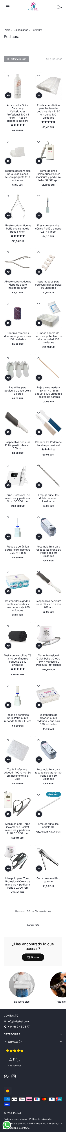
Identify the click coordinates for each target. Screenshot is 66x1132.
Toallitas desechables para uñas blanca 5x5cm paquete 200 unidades (17, 175)
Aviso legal (54, 1123)
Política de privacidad (40, 1119)
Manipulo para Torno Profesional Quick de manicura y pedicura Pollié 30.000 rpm (17, 883)
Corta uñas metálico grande (48, 880)
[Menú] (8, 6)
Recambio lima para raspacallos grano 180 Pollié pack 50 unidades (48, 774)
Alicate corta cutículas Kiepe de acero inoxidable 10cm (17, 284)
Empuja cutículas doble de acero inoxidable (48, 498)
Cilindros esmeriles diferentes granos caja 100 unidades (17, 336)
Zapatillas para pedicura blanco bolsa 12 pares (17, 390)
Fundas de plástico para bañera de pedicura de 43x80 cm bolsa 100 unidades (48, 111)
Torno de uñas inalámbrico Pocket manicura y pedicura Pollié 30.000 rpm (48, 175)
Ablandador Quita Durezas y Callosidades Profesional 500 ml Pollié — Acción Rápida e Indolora (18, 113)
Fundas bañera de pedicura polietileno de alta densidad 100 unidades (48, 337)
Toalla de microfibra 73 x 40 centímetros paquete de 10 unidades (17, 660)
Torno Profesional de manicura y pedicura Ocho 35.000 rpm (17, 498)
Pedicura (37, 29)
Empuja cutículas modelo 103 (48, 825)
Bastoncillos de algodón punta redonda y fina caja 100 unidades (48, 719)
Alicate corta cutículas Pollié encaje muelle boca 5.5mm (17, 228)
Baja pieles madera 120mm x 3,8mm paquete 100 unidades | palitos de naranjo (48, 392)
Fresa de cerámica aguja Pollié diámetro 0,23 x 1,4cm (17, 549)
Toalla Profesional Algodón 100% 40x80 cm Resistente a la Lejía (17, 774)
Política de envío (37, 1123)
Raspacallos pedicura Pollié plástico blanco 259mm (17, 445)
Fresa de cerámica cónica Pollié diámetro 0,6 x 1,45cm (48, 228)
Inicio (7, 29)
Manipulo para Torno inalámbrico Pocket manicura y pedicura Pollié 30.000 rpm (17, 828)
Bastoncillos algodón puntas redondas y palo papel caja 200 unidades (17, 605)
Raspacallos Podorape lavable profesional (48, 443)
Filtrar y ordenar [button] (18, 59)
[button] (58, 6)
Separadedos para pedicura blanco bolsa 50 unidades (48, 284)
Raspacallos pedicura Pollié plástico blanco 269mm (48, 604)
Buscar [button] (35, 957)
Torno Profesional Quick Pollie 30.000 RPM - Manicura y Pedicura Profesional (48, 660)
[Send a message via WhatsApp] (7, 1125)
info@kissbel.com (18, 1021)
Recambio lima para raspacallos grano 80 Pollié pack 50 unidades (48, 551)
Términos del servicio (15, 1123)
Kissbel (17, 1113)
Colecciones (21, 29)
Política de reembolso (15, 1119)
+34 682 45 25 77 (19, 1026)
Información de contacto (17, 1128)
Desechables (22, 1001)
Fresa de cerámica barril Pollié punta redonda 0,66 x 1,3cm (17, 718)
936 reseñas (14, 1065)
